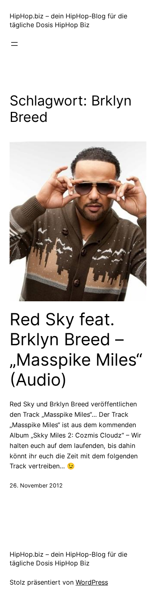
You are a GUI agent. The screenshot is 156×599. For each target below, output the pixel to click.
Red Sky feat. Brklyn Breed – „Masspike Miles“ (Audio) (76, 349)
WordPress (92, 582)
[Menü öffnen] (14, 44)
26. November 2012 (36, 485)
